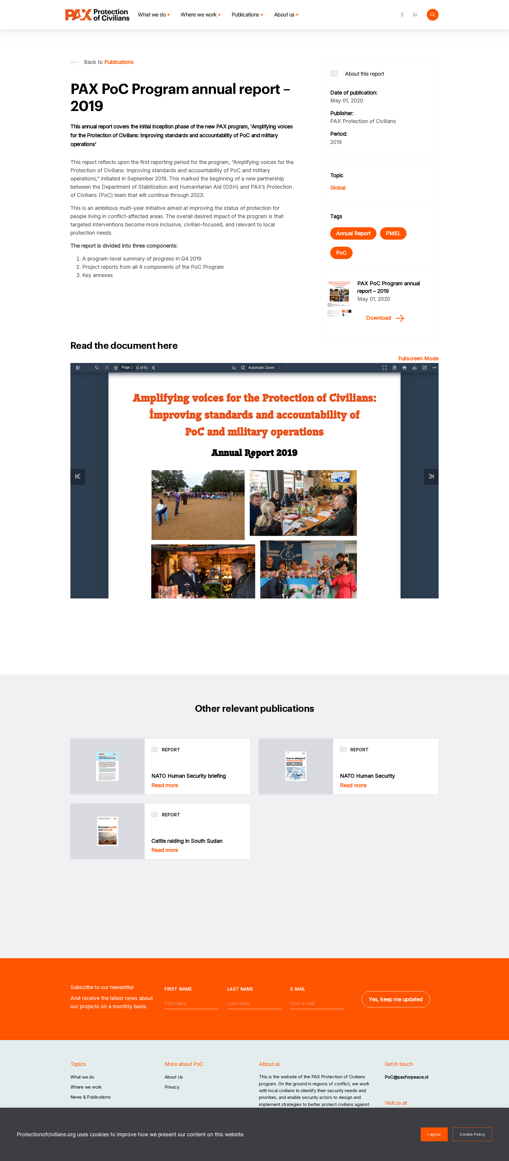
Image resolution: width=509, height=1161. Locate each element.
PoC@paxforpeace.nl (406, 1077)
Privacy (172, 1087)
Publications (245, 14)
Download (378, 318)
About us (284, 14)
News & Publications (90, 1097)
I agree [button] (434, 1134)
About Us (174, 1077)
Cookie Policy (472, 1134)
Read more (164, 785)
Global (338, 188)
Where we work (199, 14)
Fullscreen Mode (418, 358)
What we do (152, 14)
